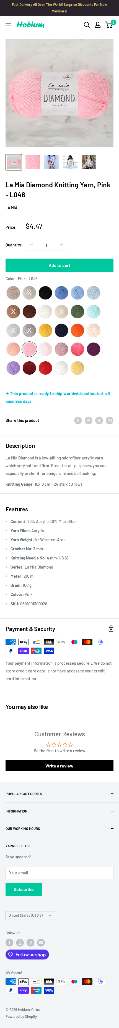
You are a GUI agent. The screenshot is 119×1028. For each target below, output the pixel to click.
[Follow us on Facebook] (9, 943)
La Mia (11, 207)
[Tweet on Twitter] (99, 420)
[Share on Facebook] (78, 420)
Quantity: (14, 244)
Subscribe (24, 889)
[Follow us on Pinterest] (30, 943)
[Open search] (87, 25)
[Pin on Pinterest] (88, 420)
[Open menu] (8, 25)
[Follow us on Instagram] (20, 943)
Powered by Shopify (21, 1016)
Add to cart (59, 265)
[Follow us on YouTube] (41, 943)
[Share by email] (109, 420)
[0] (108, 25)
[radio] (13, 293)
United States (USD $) (26, 915)
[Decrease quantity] (32, 245)
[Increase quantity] (61, 245)
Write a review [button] (59, 765)
